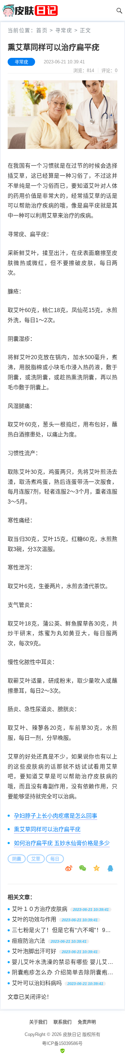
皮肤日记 (72, 1034)
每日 (54, 858)
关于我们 (38, 1022)
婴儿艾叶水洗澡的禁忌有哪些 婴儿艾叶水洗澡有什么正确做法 (62, 963)
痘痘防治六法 (28, 941)
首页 (42, 30)
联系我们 (62, 1022)
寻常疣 (64, 30)
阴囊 (16, 858)
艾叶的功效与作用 (34, 919)
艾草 (35, 858)
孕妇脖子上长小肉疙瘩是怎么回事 (55, 816)
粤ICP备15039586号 (62, 1043)
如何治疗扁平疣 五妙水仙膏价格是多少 (62, 843)
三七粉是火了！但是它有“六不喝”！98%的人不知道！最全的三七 (62, 931)
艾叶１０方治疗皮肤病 (39, 909)
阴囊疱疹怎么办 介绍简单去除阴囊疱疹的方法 (62, 973)
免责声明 (87, 1022)
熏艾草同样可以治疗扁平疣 (47, 829)
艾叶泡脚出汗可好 (34, 951)
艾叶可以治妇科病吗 (37, 983)
